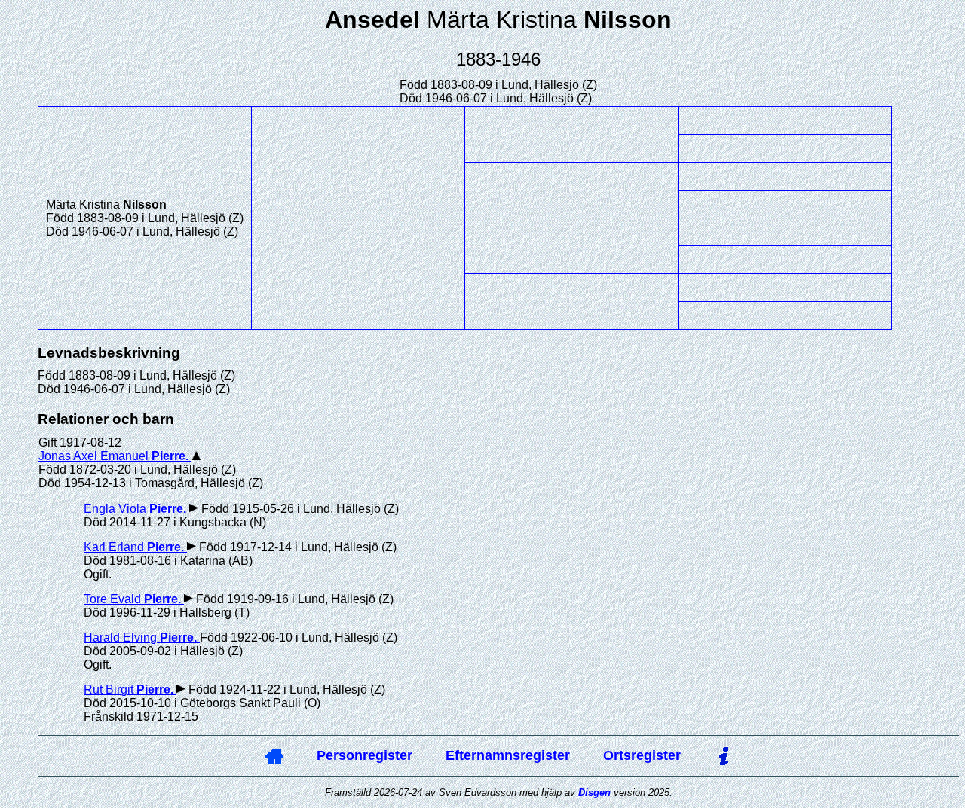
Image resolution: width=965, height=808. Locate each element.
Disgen (594, 792)
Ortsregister (642, 755)
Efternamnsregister (508, 755)
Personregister (364, 755)
